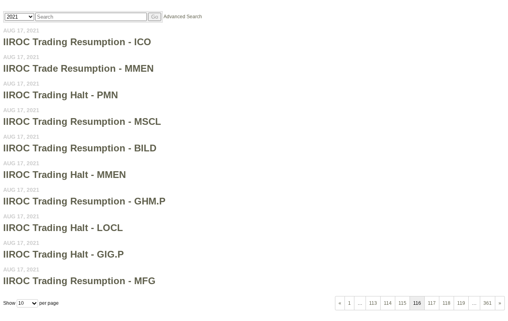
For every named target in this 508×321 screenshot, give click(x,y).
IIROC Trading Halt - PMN (60, 95)
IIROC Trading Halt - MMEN (64, 174)
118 (446, 303)
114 (388, 303)
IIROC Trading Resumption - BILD (79, 148)
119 (461, 303)
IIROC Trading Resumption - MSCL (82, 121)
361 (487, 303)
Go (154, 17)
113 (373, 303)
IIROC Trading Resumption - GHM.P (84, 201)
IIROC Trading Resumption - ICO (77, 41)
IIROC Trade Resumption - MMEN (78, 68)
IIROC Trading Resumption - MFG (79, 280)
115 (402, 303)
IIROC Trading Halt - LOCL (63, 227)
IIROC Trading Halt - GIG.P (63, 254)
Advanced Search (183, 16)
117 (432, 303)
